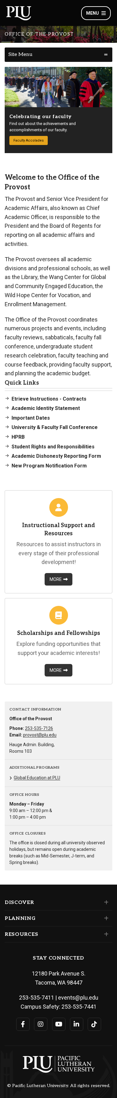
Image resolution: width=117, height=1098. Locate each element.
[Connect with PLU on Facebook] (23, 1024)
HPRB (18, 437)
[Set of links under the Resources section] (105, 934)
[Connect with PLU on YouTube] (59, 1024)
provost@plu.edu (39, 734)
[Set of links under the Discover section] (105, 902)
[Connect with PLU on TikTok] (94, 1024)
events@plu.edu (78, 997)
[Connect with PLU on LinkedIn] (76, 1024)
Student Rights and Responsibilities (53, 447)
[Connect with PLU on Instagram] (40, 1024)
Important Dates (31, 418)
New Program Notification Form (49, 466)
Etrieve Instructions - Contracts (49, 399)
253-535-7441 (78, 1006)
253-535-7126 (39, 728)
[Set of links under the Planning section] (105, 918)
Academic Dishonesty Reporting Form (56, 456)
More (56, 579)
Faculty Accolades (28, 140)
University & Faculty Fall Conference (55, 427)
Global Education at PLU (37, 777)
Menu (92, 13)
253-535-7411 (36, 997)
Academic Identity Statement (46, 408)
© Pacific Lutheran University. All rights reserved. (58, 1086)
